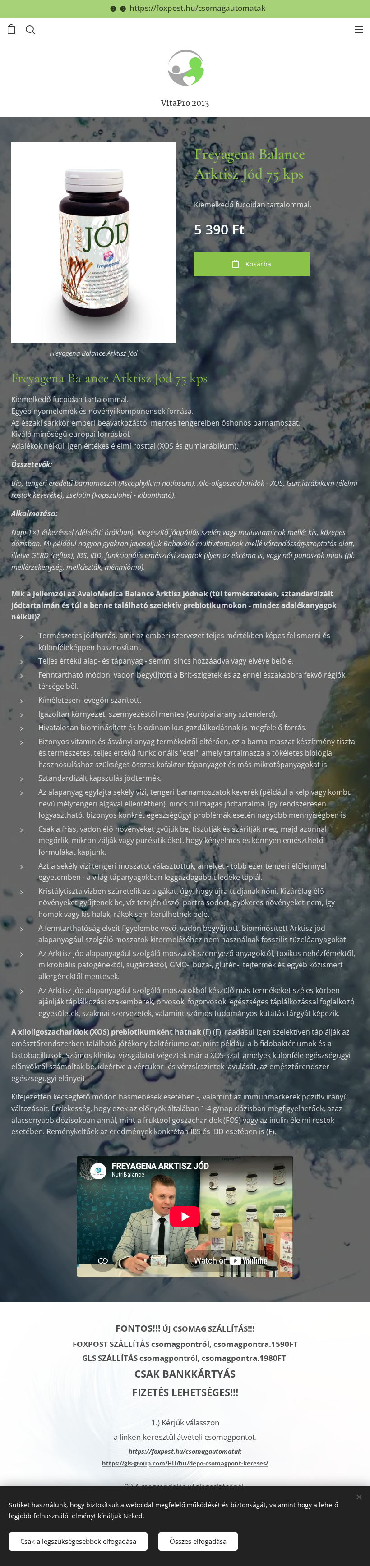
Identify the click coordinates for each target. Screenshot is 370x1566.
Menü (359, 29)
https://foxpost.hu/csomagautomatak (197, 8)
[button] (29, 29)
